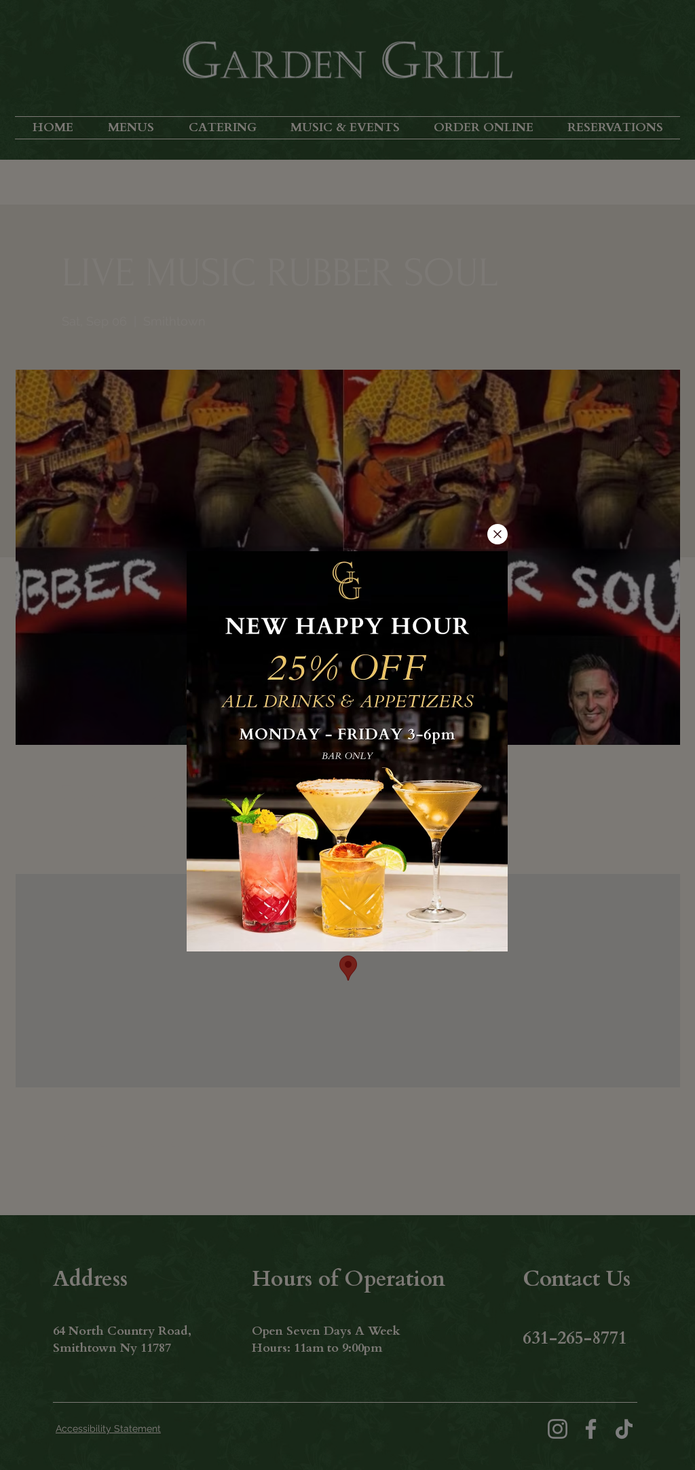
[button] (497, 534)
